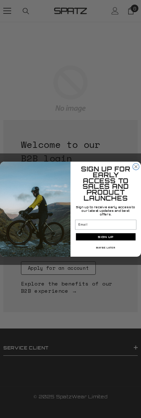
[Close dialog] (136, 166)
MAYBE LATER (105, 247)
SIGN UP (106, 236)
